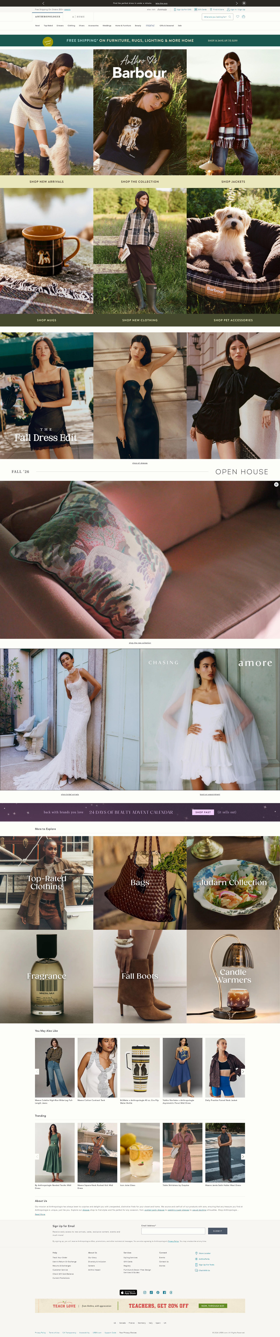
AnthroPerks (204, 1259)
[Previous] (37, 1071)
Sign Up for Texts (206, 1265)
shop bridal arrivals (70, 794)
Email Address (148, 1226)
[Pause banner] (244, 3)
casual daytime (199, 1210)
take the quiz (162, 3)
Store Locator (205, 1253)
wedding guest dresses (178, 1210)
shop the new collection (140, 643)
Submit (217, 1231)
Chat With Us (204, 1270)
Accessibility (84, 1333)
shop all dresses (140, 463)
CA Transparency (69, 1333)
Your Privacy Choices (128, 1333)
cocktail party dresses (154, 1210)
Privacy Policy (173, 1241)
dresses (86, 1210)
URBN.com (97, 1333)
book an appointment (210, 794)
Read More (40, 1214)
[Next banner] (237, 3)
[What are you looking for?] (229, 17)
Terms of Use (54, 1333)
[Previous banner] (43, 3)
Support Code (110, 1333)
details (67, 9)
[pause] (276, 484)
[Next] (242, 1071)
